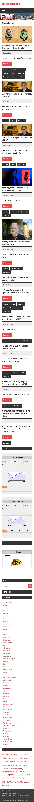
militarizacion (7, 680)
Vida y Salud (20, 77)
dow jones (4, 765)
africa (5, 605)
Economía (6, 640)
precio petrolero (8, 704)
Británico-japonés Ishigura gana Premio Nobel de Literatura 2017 (14, 383)
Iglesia (5, 667)
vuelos (5, 744)
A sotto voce (7, 69)
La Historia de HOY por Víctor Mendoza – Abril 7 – (17, 139)
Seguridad (6, 715)
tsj (23, 778)
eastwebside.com (11, 4)
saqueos (6, 712)
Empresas (6, 651)
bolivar (5, 758)
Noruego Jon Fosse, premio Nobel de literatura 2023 (16, 243)
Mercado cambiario (9, 677)
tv (24, 778)
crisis (5, 626)
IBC (11, 772)
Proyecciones (7, 707)
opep (5, 691)
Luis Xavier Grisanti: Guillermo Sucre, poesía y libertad (16, 278)
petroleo (21, 775)
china (17, 761)
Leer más (6, 64)
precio (5, 701)
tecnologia (18, 778)
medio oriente (8, 675)
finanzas (18, 768)
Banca (5, 610)
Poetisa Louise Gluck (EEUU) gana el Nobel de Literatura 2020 (16, 318)
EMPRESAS (6, 769)
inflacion (15, 772)
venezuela (8, 781)
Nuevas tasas (7, 685)
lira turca (22, 772)
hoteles (5, 664)
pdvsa (16, 775)
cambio (5, 616)
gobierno (24, 769)
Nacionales (21, 304)
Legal (5, 672)
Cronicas (22, 69)
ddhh (5, 634)
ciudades (6, 621)
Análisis (15, 69)
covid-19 (20, 761)
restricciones (7, 709)
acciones (5, 754)
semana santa (8, 717)
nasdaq (3, 775)
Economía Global (9, 642)
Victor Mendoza (21, 782)
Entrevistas (7, 656)
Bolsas (5, 613)
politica (27, 775)
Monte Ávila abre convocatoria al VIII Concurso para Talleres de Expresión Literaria (16, 413)
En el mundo (6, 341)
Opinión (12, 73)
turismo (6, 733)
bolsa (16, 758)
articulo (13, 754)
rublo (13, 778)
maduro (27, 772)
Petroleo (6, 696)
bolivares (11, 758)
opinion (11, 774)
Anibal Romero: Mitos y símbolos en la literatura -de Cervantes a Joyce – (16, 46)
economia (12, 765)
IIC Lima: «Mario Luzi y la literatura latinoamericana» (15, 347)
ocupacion (6, 688)
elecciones (6, 648)
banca (22, 755)
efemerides (25, 765)
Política (5, 699)
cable (7, 761)
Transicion (6, 731)
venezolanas (7, 739)
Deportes (6, 637)
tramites (6, 728)
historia (5, 73)
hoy (8, 772)
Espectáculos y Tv (9, 659)
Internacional (15, 212)
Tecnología (7, 720)
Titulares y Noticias (9, 77)
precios (9, 778)
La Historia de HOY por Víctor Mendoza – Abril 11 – (17, 95)
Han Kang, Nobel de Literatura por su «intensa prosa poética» (16, 189)
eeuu (5, 645)
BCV (27, 754)
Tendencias (20, 73)
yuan (7, 785)
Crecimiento (7, 624)
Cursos (5, 632)
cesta (5, 618)
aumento (19, 755)
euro (13, 768)
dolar (29, 761)
